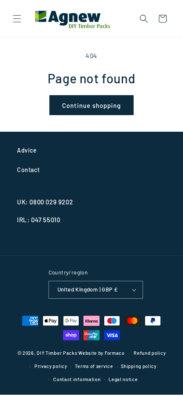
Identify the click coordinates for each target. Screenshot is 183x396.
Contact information (76, 379)
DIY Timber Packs (57, 353)
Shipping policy (139, 366)
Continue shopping (91, 105)
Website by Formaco (102, 353)
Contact (28, 169)
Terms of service (94, 366)
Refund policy (150, 353)
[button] (17, 18)
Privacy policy (50, 366)
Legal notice (123, 379)
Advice (27, 150)
